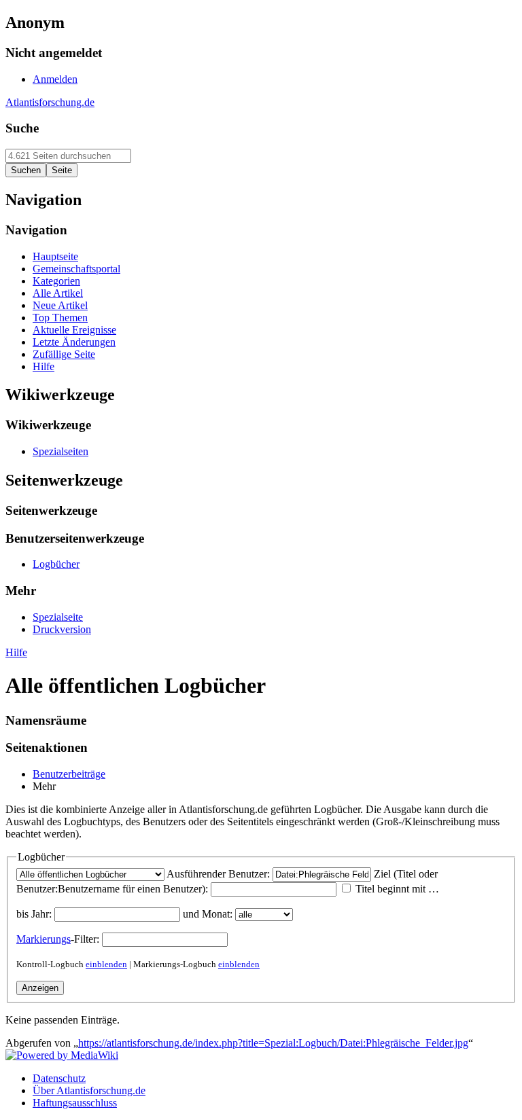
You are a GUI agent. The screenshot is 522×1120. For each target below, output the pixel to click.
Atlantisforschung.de (49, 102)
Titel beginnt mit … (397, 889)
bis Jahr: (34, 914)
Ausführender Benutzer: (218, 874)
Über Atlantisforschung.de (89, 1090)
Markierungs (43, 939)
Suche (22, 128)
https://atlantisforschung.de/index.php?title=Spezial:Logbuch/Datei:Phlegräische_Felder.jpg (273, 1043)
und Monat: (207, 914)
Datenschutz (59, 1078)
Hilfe (16, 652)
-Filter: (57, 939)
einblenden (106, 964)
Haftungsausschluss (75, 1102)
